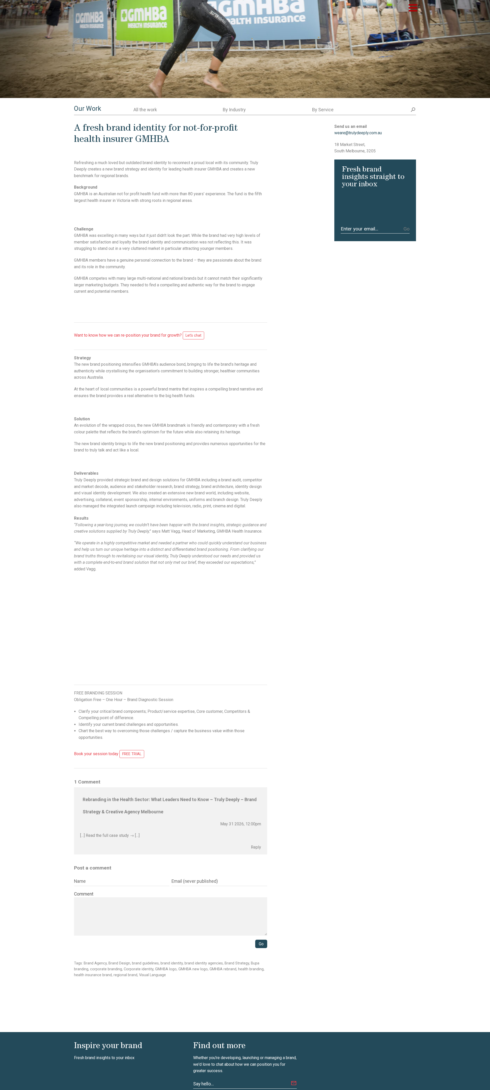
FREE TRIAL (131, 754)
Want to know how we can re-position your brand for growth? (137, 335)
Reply (256, 847)
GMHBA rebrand (223, 969)
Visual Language (152, 975)
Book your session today (107, 753)
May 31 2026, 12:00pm (240, 824)
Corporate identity (138, 969)
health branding (251, 969)
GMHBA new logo (193, 969)
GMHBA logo (166, 969)
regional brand (125, 975)
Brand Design (119, 963)
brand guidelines (145, 963)
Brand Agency (95, 963)
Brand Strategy (237, 963)
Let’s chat (193, 335)
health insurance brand (93, 975)
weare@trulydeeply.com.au (358, 132)
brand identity (172, 963)
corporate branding (106, 969)
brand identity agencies (204, 963)
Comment (83, 894)
